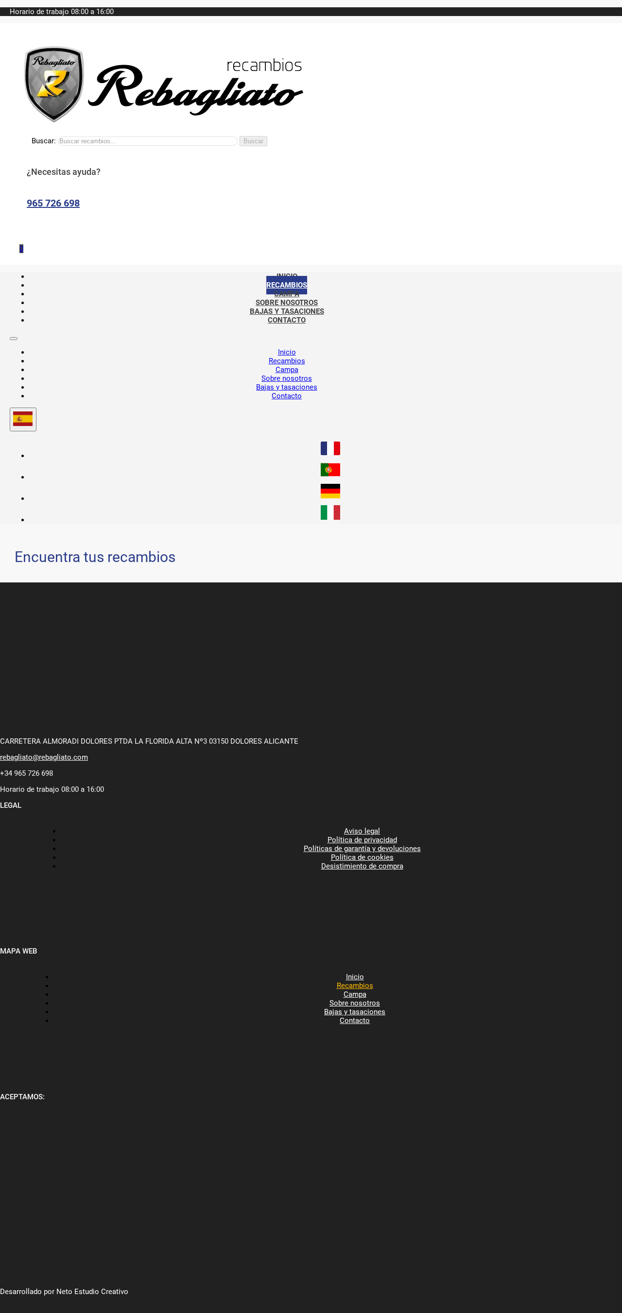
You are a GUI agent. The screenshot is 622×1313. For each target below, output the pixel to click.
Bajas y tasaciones (286, 387)
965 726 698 (53, 203)
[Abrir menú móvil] (13, 338)
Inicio (287, 352)
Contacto (287, 320)
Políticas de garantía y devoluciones (362, 848)
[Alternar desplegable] (23, 419)
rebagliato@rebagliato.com (44, 757)
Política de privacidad (362, 840)
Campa (287, 369)
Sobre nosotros (286, 378)
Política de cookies (362, 857)
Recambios (287, 361)
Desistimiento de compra (362, 866)
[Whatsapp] (24, 228)
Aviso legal (362, 831)
